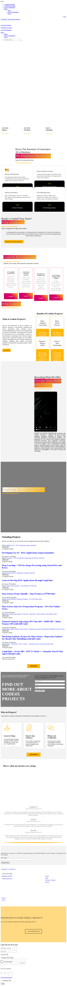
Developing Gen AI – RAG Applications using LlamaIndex (28, 553)
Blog (46, 878)
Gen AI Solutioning (9, 7)
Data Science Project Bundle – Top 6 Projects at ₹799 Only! (28, 594)
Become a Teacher (50, 880)
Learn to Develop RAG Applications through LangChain (27, 580)
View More (5, 133)
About (47, 876)
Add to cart (5, 547)
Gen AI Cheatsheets (13, 12)
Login (64, 16)
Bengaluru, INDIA (7, 876)
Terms (3, 900)
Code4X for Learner (9, 6)
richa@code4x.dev (7, 878)
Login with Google (8, 957)
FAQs (9, 13)
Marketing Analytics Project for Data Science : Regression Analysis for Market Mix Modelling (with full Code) (32, 637)
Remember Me (6, 980)
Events (47, 882)
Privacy (4, 898)
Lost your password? (6, 977)
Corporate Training (9, 4)
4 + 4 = (4, 973)
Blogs (5, 9)
